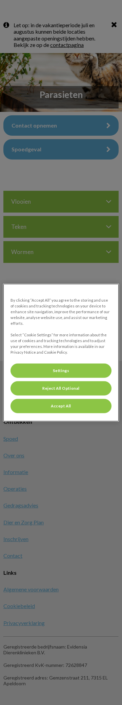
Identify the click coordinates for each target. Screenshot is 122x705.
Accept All (61, 406)
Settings (61, 370)
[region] (61, 352)
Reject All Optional (61, 388)
